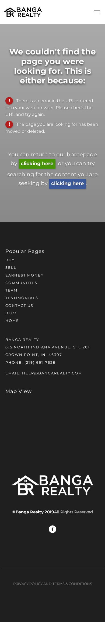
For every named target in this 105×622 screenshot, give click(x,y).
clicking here (37, 164)
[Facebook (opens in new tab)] (52, 529)
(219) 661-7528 (39, 363)
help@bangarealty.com (52, 373)
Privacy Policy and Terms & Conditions (52, 584)
